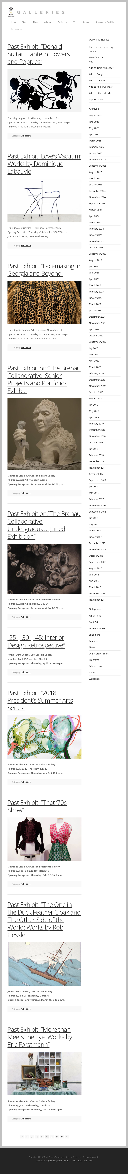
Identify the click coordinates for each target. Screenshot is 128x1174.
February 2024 (96, 228)
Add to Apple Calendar (100, 86)
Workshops (95, 678)
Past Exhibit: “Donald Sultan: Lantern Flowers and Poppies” (38, 54)
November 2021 (97, 322)
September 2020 (97, 341)
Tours (92, 672)
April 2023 (94, 279)
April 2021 (94, 329)
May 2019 (94, 411)
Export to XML (96, 99)
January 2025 (95, 184)
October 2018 (96, 442)
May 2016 (94, 524)
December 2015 (97, 543)
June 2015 (94, 574)
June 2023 (94, 272)
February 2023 (96, 291)
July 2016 (93, 517)
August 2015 (95, 568)
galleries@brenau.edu (58, 1160)
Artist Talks (95, 615)
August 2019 (95, 398)
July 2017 (93, 486)
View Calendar (96, 57)
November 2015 (97, 549)
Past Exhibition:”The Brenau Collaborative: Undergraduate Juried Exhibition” (44, 524)
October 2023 (96, 247)
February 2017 (96, 499)
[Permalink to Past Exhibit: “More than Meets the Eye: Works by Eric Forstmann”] (44, 1073)
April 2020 (94, 360)
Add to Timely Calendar (101, 67)
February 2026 (96, 146)
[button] (91, 61)
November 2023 (97, 241)
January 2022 (95, 310)
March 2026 (95, 140)
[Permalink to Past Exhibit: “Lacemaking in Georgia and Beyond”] (44, 302)
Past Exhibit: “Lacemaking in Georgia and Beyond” (43, 269)
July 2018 (93, 448)
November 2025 (97, 159)
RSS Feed (88, 1160)
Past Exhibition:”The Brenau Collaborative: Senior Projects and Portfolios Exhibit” (44, 379)
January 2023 (95, 297)
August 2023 (95, 260)
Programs (94, 659)
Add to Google (96, 74)
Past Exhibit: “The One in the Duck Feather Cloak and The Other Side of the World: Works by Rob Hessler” (44, 919)
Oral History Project (99, 653)
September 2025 (97, 165)
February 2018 (96, 455)
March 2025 (95, 178)
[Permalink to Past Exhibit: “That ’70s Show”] (44, 839)
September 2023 (97, 253)
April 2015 (94, 580)
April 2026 (94, 134)
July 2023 (93, 266)
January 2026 (95, 153)
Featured (93, 641)
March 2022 (95, 304)
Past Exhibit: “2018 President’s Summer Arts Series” (40, 700)
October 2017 (96, 473)
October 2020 (96, 335)
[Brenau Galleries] (64, 12)
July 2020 (93, 348)
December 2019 (97, 379)
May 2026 (94, 128)
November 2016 (97, 505)
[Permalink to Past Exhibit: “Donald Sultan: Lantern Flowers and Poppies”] (44, 90)
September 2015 (97, 562)
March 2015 (95, 587)
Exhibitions (26, 135)
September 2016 (97, 511)
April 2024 (94, 216)
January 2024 (95, 234)
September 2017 (97, 480)
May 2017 (94, 492)
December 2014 (97, 593)
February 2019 (96, 423)
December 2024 (97, 190)
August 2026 (95, 115)
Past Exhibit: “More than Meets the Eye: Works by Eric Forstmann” (39, 1037)
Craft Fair (93, 622)
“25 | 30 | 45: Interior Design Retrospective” (36, 641)
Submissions (95, 666)
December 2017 (97, 461)
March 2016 (95, 530)
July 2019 (93, 404)
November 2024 (97, 197)
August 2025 (95, 172)
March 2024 (95, 222)
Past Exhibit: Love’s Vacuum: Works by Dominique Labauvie (44, 163)
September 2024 (97, 203)
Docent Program (97, 628)
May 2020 (94, 354)
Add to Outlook (97, 80)
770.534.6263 (76, 1160)
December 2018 (97, 429)
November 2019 (97, 385)
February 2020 (96, 373)
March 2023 (95, 285)
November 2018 (97, 436)
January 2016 (95, 536)
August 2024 (95, 209)
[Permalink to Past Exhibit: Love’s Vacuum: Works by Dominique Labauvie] (44, 200)
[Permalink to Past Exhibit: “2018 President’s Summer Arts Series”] (44, 737)
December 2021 (97, 316)
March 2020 (95, 367)
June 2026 (94, 121)
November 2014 (97, 599)
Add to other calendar (100, 93)
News (92, 647)
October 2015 (96, 555)
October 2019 (96, 392)
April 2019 (94, 417)
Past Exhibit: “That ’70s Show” (37, 806)
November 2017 (97, 467)
